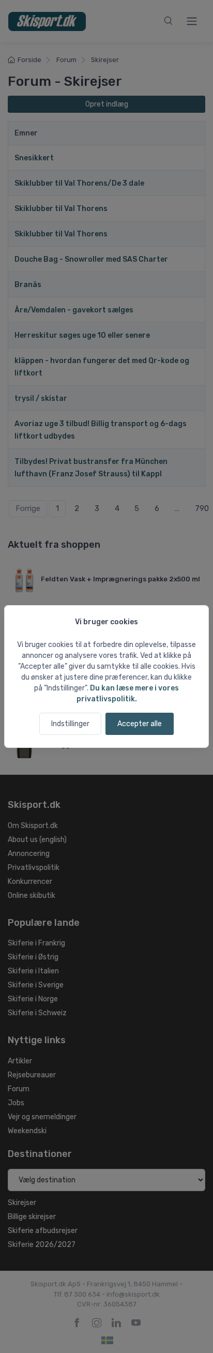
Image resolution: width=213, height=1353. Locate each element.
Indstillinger (70, 723)
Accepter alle (139, 723)
